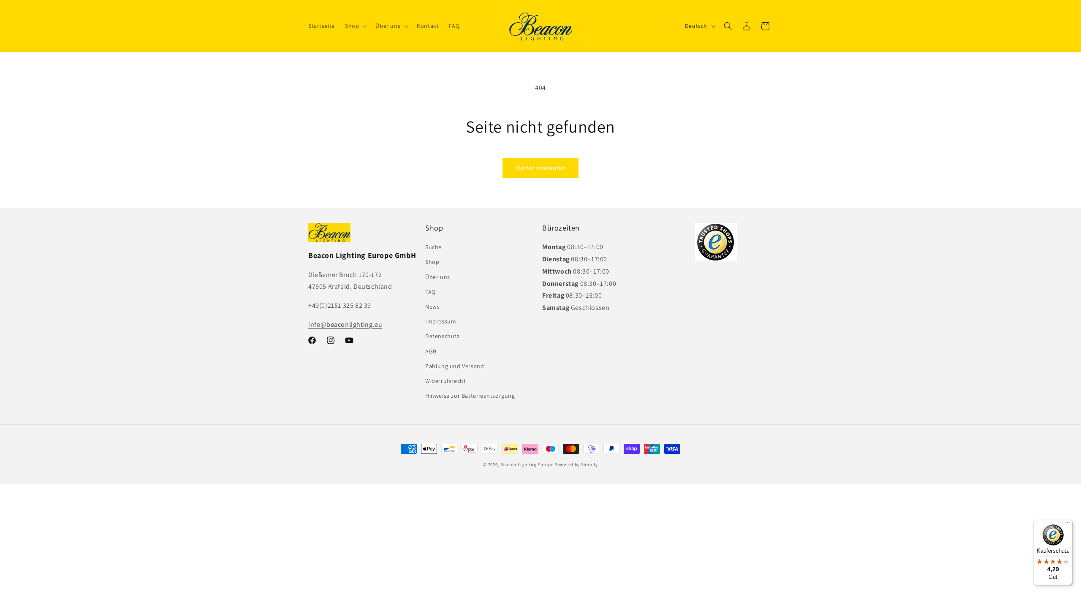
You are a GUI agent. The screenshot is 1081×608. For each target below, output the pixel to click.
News (432, 306)
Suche (433, 247)
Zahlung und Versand (454, 366)
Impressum (440, 321)
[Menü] (1067, 525)
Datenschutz (442, 336)
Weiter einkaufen (540, 168)
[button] (355, 26)
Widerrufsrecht (445, 381)
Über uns (437, 277)
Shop (432, 262)
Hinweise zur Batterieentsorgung (470, 395)
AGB (431, 351)
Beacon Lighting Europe (526, 464)
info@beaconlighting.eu (345, 324)
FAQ (430, 292)
